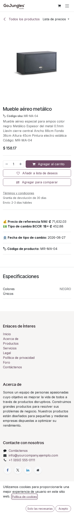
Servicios (10, 348)
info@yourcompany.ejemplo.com (33, 455)
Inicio (7, 334)
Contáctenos (12, 367)
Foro (6, 362)
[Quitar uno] (6, 164)
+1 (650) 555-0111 (22, 460)
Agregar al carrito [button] (51, 164)
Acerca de (10, 339)
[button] (56, 19)
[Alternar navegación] (67, 6)
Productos (11, 343)
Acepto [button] (63, 508)
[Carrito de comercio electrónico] (59, 6)
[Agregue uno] (20, 164)
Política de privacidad (19, 358)
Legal (7, 353)
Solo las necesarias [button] (40, 508)
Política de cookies (24, 496)
